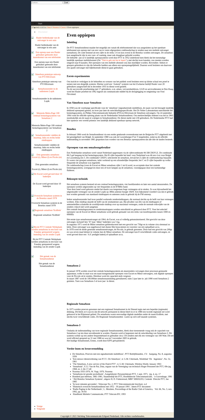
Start (40, 23)
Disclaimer (43, 32)
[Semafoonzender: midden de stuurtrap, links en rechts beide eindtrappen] (47, 140)
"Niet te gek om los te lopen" (114, 60)
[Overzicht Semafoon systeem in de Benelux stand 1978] (47, 198)
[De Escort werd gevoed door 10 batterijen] (47, 176)
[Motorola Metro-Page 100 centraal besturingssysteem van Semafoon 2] (47, 118)
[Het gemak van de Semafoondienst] (47, 259)
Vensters (42, 28)
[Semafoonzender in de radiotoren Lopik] (47, 91)
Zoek (66, 3)
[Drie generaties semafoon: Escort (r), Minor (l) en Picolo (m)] (47, 157)
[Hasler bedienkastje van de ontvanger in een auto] (47, 40)
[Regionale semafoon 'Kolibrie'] (46, 210)
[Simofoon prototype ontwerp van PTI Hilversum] (47, 77)
